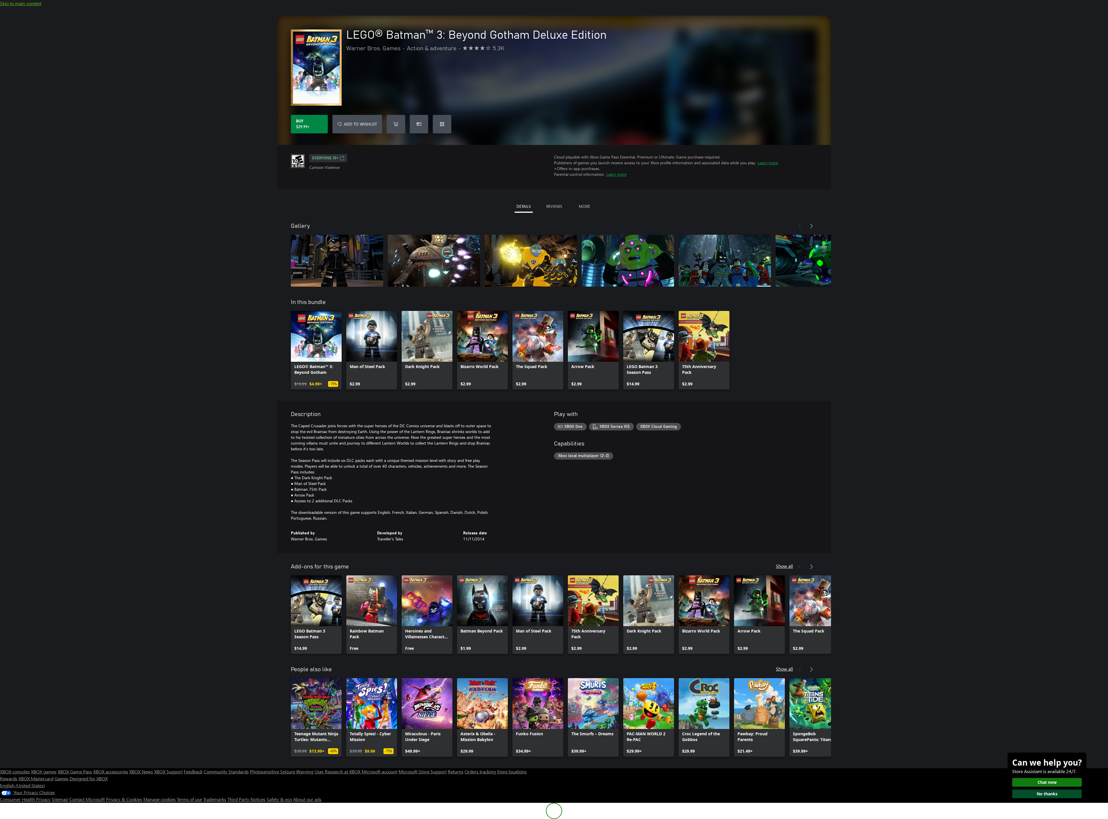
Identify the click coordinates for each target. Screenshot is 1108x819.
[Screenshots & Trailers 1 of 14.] (337, 261)
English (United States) (22, 785)
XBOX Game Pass (75, 771)
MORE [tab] (584, 206)
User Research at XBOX (338, 771)
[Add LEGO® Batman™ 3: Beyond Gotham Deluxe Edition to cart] (396, 124)
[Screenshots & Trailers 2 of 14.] (434, 261)
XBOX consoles (15, 771)
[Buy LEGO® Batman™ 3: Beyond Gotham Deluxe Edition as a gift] (419, 124)
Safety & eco (279, 799)
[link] (316, 350)
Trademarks (214, 799)
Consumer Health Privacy (25, 799)
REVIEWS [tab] (554, 206)
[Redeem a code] (442, 124)
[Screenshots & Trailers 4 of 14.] (628, 261)
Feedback (193, 771)
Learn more (768, 162)
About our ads (307, 799)
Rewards (8, 778)
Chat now (1047, 782)
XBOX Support (168, 771)
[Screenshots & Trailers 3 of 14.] (531, 261)
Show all (784, 566)
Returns (455, 771)
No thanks (1047, 793)
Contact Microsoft (87, 799)
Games (61, 778)
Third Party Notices (246, 799)
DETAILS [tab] (523, 206)
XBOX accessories (110, 771)
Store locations (512, 771)
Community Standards (226, 771)
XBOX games (44, 771)
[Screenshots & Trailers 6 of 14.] (822, 261)
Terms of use (189, 799)
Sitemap (60, 799)
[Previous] (800, 226)
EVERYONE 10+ (325, 158)
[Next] (811, 226)
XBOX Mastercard (35, 778)
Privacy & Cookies (124, 799)
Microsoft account (379, 771)
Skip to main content (20, 3)
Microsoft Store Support (422, 771)
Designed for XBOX (89, 778)
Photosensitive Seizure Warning (281, 771)
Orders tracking (480, 771)
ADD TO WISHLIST (360, 124)
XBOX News (141, 771)
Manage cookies (159, 799)
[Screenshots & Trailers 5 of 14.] (725, 261)
